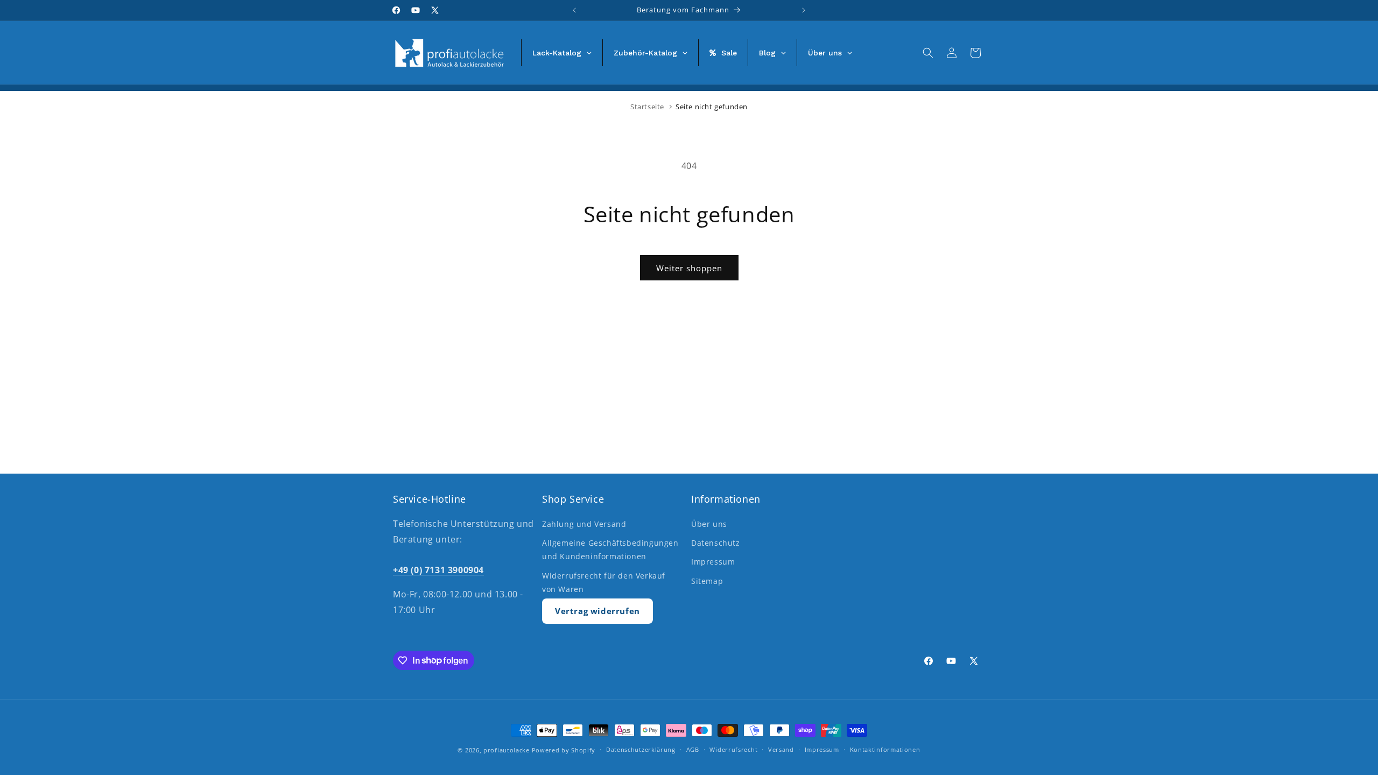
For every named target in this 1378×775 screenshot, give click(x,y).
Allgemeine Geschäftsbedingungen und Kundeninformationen (610, 549)
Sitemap (707, 581)
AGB (692, 749)
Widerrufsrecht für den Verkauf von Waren (603, 582)
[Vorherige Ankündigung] (574, 10)
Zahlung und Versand (584, 524)
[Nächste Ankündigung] (803, 10)
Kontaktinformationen (885, 749)
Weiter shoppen (689, 268)
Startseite (647, 106)
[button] (928, 53)
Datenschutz (715, 543)
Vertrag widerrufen (597, 610)
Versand (781, 749)
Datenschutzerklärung (641, 749)
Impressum (713, 561)
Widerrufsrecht (733, 749)
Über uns (709, 524)
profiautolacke (506, 750)
